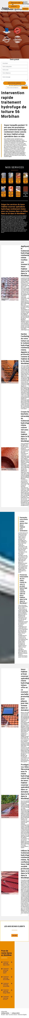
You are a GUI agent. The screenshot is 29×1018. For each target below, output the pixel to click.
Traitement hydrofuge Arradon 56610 (6, 971)
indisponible (7, 9)
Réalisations (15, 3)
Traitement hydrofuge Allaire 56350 (6, 963)
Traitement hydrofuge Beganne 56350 (6, 999)
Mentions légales (22, 1014)
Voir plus (14, 935)
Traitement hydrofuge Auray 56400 (6, 985)
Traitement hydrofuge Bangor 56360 (6, 991)
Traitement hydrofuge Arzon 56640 (6, 978)
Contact (14, 6)
